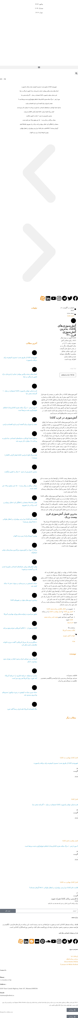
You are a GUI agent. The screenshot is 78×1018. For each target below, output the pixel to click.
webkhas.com (9, 1012)
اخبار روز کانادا (68, 611)
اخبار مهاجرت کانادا (55, 611)
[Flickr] (37, 941)
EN (1, 79)
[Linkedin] (48, 298)
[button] (39, 67)
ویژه (73, 641)
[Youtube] (53, 298)
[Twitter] (70, 298)
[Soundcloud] (48, 941)
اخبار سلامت (74, 841)
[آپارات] (42, 298)
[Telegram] (64, 298)
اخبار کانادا (70, 316)
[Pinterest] (42, 941)
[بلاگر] (31, 941)
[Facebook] (75, 298)
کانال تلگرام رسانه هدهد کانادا (56, 609)
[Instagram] (59, 298)
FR (5, 79)
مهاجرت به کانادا (65, 758)
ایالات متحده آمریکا (69, 630)
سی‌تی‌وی (70, 622)
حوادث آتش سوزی (69, 636)
